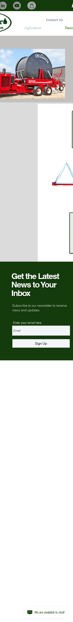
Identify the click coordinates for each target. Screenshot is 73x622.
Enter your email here (27, 322)
